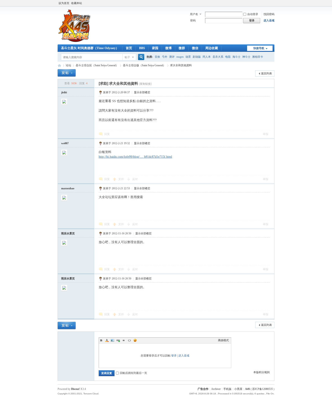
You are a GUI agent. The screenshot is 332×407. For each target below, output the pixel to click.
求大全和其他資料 (181, 65)
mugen (180, 56)
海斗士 (236, 56)
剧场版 (197, 56)
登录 (174, 355)
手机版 (227, 389)
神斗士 (246, 56)
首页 (129, 48)
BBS (142, 48)
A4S (59, 65)
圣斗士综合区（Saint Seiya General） (97, 65)
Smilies (135, 340)
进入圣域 (269, 20)
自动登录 (252, 14)
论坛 (68, 65)
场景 (188, 56)
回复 (107, 134)
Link (118, 340)
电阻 (228, 56)
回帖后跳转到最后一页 (133, 373)
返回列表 (266, 73)
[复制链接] (145, 83)
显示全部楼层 (142, 92)
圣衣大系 (218, 56)
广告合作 (203, 389)
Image (112, 340)
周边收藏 (211, 48)
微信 (195, 48)
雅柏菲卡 (257, 56)
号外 (164, 56)
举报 (265, 134)
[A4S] (74, 41)
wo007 (65, 143)
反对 (135, 179)
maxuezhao (67, 188)
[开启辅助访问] (273, 3)
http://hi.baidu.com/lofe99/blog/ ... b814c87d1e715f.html (135, 156)
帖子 (127, 57)
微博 (168, 48)
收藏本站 (76, 3)
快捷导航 (258, 48)
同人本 (207, 56)
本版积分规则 (261, 372)
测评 (172, 56)
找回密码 (269, 14)
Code (129, 340)
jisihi (64, 92)
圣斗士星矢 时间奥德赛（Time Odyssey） (90, 48)
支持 (121, 179)
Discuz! (75, 389)
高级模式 (223, 340)
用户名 (194, 14)
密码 (193, 20)
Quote (124, 340)
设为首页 (63, 3)
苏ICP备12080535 (262, 389)
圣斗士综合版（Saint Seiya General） (144, 65)
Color (107, 340)
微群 (182, 48)
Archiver (216, 389)
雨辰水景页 (68, 233)
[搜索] (140, 57)
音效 (157, 56)
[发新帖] (67, 73)
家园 (155, 48)
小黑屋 (238, 389)
